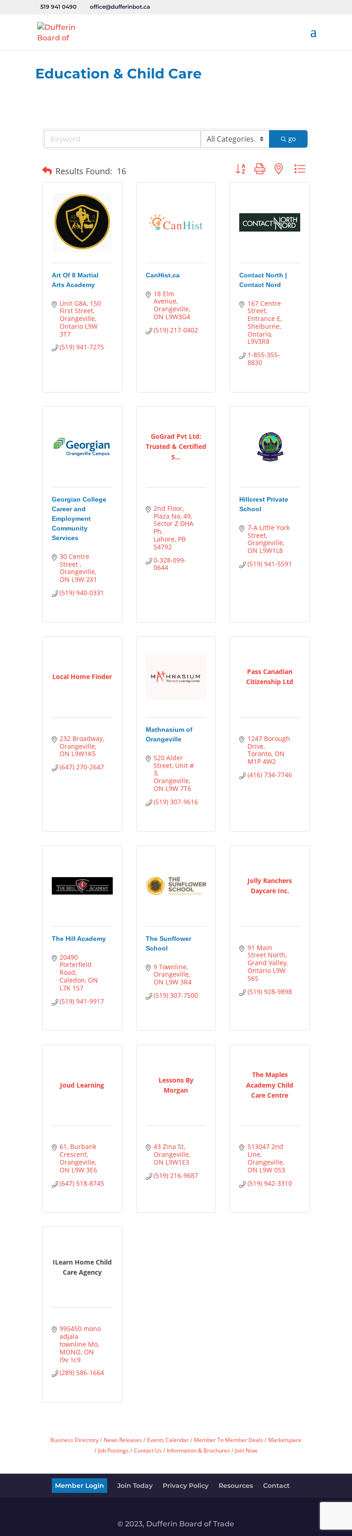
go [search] (292, 138)
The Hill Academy (79, 938)
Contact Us (148, 1450)
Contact (276, 1485)
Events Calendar (168, 1439)
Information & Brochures (198, 1450)
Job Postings (113, 1450)
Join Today (135, 1485)
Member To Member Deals (228, 1439)
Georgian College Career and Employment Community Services (79, 518)
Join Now (246, 1450)
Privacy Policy (186, 1485)
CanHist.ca (163, 275)
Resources (236, 1485)
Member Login (79, 1485)
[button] (47, 171)
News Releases (123, 1439)
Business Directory (74, 1439)
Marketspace (285, 1439)
